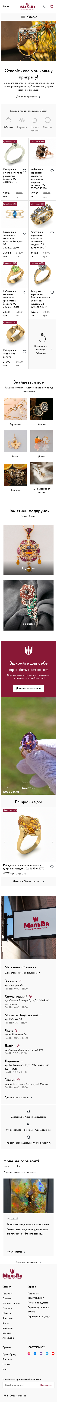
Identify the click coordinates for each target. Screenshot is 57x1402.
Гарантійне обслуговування (36, 1295)
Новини (7, 1166)
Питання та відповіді (38, 1302)
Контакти (7, 1359)
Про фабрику (9, 1354)
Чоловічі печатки (11, 1303)
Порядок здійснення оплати (38, 1309)
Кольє (6, 1323)
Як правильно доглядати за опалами (28, 1224)
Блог (18, 1166)
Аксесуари (8, 1337)
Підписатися (46, 1385)
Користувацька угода (39, 1316)
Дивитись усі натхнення (28, 688)
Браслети (8, 1328)
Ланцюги (7, 1308)
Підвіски (7, 1313)
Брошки (7, 1332)
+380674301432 (36, 1347)
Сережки (7, 1298)
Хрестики (8, 1318)
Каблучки (7, 1293)
